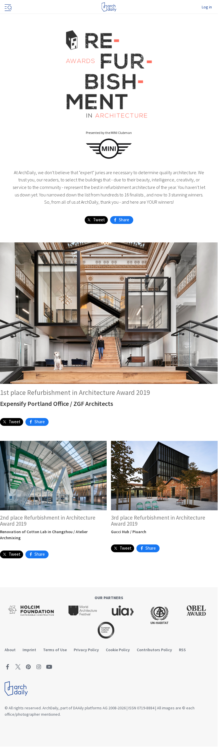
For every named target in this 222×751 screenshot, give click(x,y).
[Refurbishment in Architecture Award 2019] (109, 73)
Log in (207, 7)
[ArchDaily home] (108, 7)
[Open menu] (7, 7)
